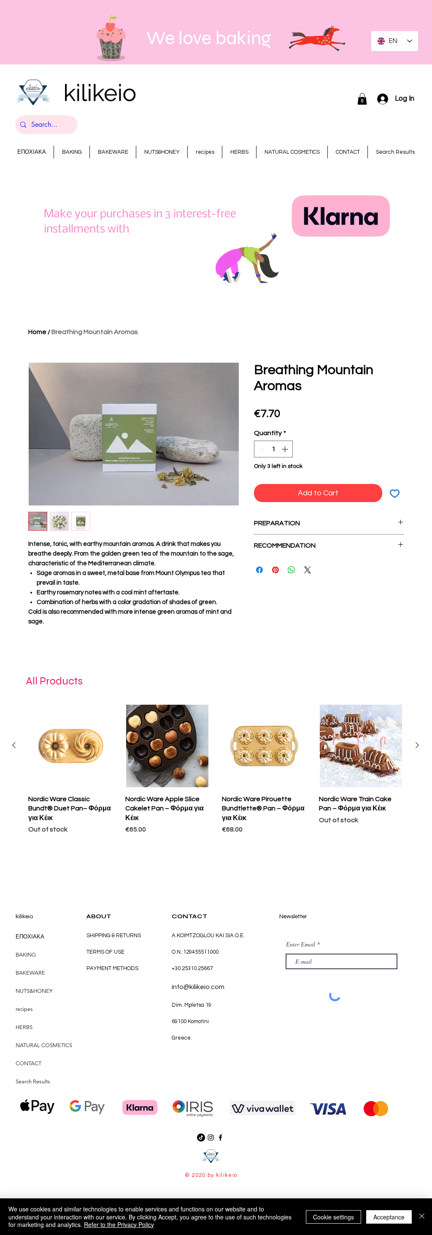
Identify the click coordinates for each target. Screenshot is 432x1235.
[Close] (422, 1216)
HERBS (24, 1027)
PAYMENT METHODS (112, 968)
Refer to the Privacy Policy (119, 1224)
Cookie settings (333, 1217)
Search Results (33, 1081)
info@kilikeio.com (198, 987)
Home (37, 332)
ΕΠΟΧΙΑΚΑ (30, 936)
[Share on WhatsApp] (291, 570)
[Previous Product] (14, 745)
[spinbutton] (273, 449)
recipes (24, 1009)
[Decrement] (261, 449)
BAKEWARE (30, 973)
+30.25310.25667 (192, 968)
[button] (362, 98)
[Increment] (286, 449)
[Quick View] (70, 746)
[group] (215, 770)
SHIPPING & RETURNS (113, 935)
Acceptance (389, 1217)
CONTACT (28, 1063)
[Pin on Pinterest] (275, 570)
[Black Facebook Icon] (220, 1137)
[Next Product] (417, 745)
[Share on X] (307, 570)
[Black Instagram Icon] (211, 1137)
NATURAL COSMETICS (44, 1045)
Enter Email (300, 944)
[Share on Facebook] (259, 570)
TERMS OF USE (105, 952)
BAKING (26, 955)
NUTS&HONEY (34, 991)
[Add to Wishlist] (395, 493)
